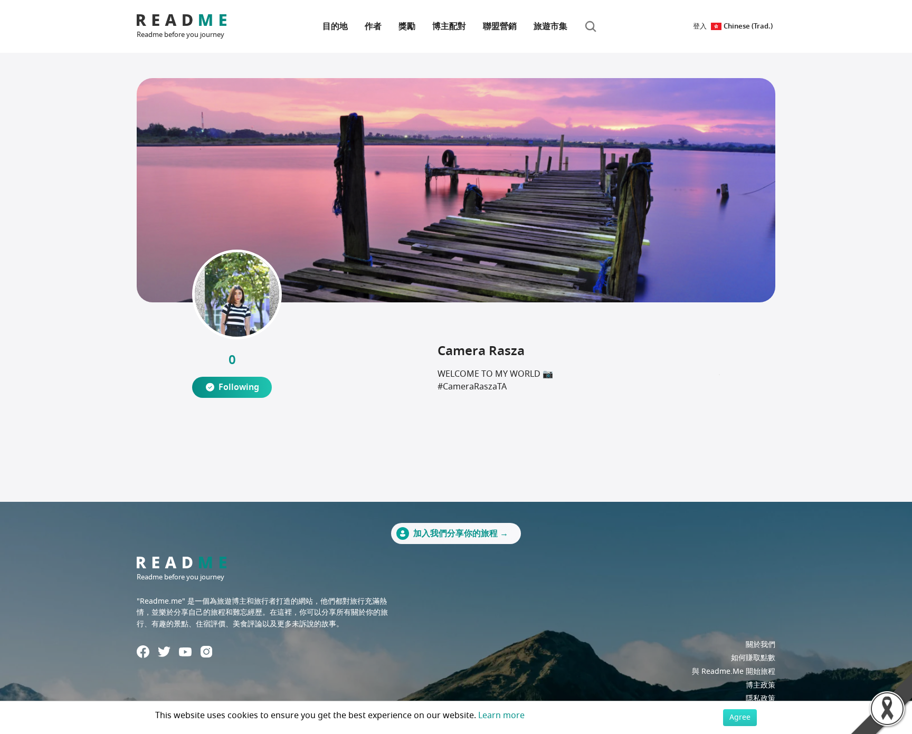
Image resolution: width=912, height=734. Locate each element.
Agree (739, 717)
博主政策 (760, 685)
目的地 (335, 26)
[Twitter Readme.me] (164, 651)
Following (238, 387)
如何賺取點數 (753, 657)
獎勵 (406, 26)
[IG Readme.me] (206, 651)
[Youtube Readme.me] (185, 651)
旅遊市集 (550, 26)
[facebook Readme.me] (143, 651)
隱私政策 (760, 698)
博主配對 (449, 26)
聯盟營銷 (500, 26)
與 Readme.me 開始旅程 (733, 671)
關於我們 (760, 644)
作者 (373, 26)
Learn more (501, 715)
